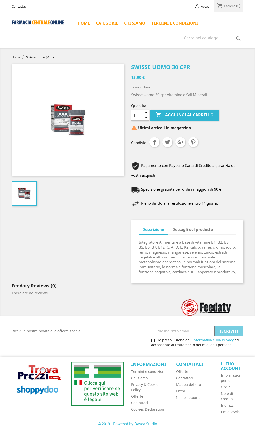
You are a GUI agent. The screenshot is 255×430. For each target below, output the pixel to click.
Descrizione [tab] (153, 229)
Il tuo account (230, 366)
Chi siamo (134, 23)
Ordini (226, 387)
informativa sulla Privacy (213, 340)
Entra (180, 391)
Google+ (180, 142)
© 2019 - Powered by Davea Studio (127, 423)
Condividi (154, 142)
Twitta (167, 142)
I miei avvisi (231, 411)
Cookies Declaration (147, 409)
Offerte (137, 396)
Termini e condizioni (174, 23)
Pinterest (193, 142)
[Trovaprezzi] (38, 381)
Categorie (107, 23)
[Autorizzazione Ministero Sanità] (97, 383)
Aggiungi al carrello (185, 115)
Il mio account (188, 397)
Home (84, 23)
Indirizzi (228, 405)
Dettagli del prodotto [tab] (192, 229)
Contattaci (19, 6)
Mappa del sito (188, 384)
